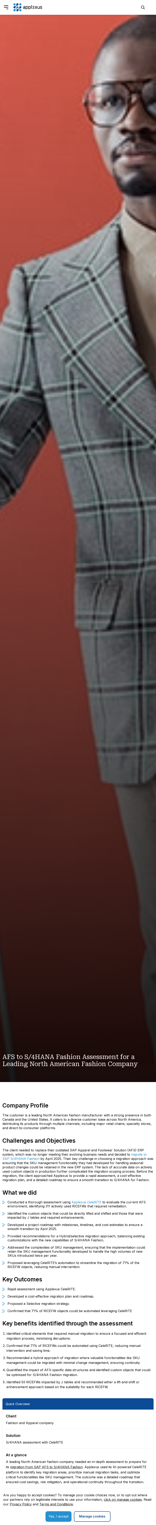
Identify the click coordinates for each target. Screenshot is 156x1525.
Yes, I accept (58, 1516)
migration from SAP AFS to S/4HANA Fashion (46, 1467)
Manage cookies (92, 1516)
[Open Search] (143, 7)
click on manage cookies (123, 1500)
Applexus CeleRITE (86, 1202)
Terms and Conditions (56, 1504)
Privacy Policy (21, 1504)
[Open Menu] (6, 7)
